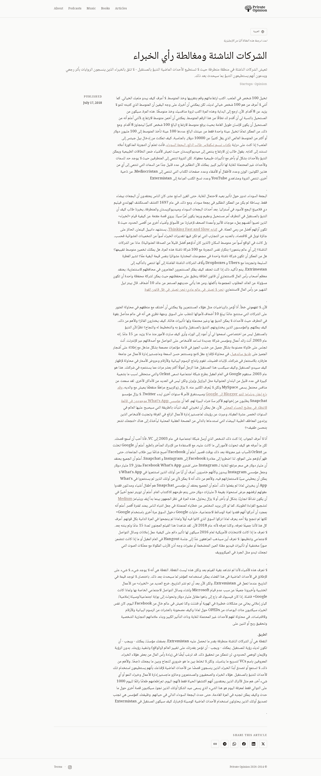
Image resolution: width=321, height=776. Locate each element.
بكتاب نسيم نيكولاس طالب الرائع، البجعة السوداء (198, 145)
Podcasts (74, 9)
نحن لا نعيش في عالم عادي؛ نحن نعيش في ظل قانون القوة (184, 290)
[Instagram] (70, 767)
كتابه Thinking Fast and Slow (192, 230)
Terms (58, 767)
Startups (246, 84)
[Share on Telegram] (225, 744)
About (58, 9)
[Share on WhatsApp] (234, 744)
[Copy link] (215, 744)
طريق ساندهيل (241, 354)
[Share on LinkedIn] (253, 744)
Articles (121, 9)
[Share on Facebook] (244, 744)
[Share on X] (263, 744)
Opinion (261, 84)
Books (105, 9)
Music (91, 9)
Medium (125, 499)
